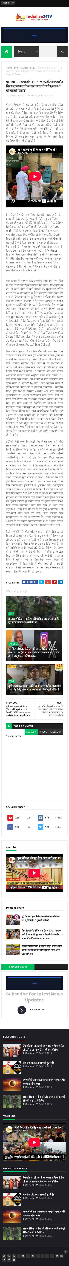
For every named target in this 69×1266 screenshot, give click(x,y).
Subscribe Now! (18, 967)
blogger (31, 732)
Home (9, 67)
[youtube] (4, 1256)
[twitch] (28, 1256)
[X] (66, 3)
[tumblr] (33, 1256)
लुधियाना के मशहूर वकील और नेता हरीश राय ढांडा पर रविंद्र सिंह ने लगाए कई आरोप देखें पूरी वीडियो (34, 687)
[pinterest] (57, 1256)
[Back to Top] (66, 1252)
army (11, 614)
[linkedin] (14, 1260)
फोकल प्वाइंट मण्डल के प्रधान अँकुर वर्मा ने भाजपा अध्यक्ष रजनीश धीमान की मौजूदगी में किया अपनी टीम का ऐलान (42, 950)
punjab (24, 67)
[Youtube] (51, 3)
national (13, 644)
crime (17, 67)
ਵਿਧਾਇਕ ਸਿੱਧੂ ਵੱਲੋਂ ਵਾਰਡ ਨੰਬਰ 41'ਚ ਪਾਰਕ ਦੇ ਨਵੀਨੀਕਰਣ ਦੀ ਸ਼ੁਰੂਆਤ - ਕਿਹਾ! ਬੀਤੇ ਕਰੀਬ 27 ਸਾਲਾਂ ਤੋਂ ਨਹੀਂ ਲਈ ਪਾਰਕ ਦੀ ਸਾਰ (42, 934)
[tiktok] (38, 1256)
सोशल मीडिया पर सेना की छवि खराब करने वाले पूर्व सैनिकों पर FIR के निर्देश (33, 620)
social (33, 67)
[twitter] (23, 1256)
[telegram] (42, 1256)
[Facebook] (61, 3)
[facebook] (4, 1260)
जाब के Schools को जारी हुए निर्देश (38, 1062)
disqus (43, 732)
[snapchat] (47, 1256)
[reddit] (52, 1256)
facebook (55, 732)
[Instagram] (56, 3)
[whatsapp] (19, 1256)
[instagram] (62, 1256)
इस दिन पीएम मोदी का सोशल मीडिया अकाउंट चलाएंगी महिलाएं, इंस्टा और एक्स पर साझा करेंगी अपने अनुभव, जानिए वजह (34, 652)
